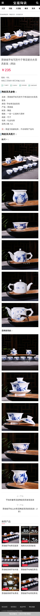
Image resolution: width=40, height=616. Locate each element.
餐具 (26, 8)
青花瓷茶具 (19, 14)
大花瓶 (18, 8)
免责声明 (23, 607)
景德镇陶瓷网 (4, 14)
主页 (3, 8)
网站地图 (32, 607)
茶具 (33, 8)
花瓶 (10, 8)
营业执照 (4, 607)
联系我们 (14, 607)
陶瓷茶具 (12, 14)
